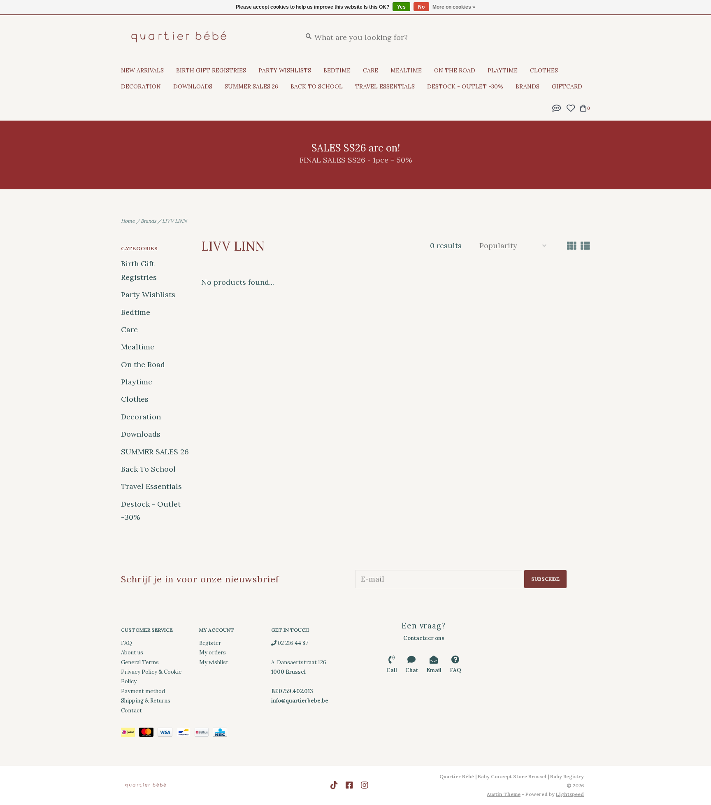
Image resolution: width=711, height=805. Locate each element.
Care (370, 70)
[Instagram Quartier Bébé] (365, 785)
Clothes (544, 70)
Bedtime (337, 70)
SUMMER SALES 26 (251, 86)
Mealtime (406, 70)
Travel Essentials (385, 86)
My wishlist (213, 662)
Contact (131, 710)
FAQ (126, 643)
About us (132, 652)
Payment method (143, 691)
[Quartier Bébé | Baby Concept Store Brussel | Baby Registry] (205, 36)
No (421, 7)
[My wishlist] (570, 107)
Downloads (192, 86)
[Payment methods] (130, 733)
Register (210, 643)
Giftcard (567, 86)
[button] (556, 107)
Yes (401, 7)
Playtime (503, 70)
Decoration (141, 86)
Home (128, 221)
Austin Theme (503, 794)
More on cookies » (453, 7)
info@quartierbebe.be (299, 700)
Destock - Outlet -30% (465, 86)
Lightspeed (570, 794)
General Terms (140, 662)
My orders (212, 652)
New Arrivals (142, 70)
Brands (527, 86)
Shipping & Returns (145, 700)
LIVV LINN (174, 221)
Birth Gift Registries (211, 70)
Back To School (316, 86)
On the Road (454, 70)
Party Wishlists (284, 70)
